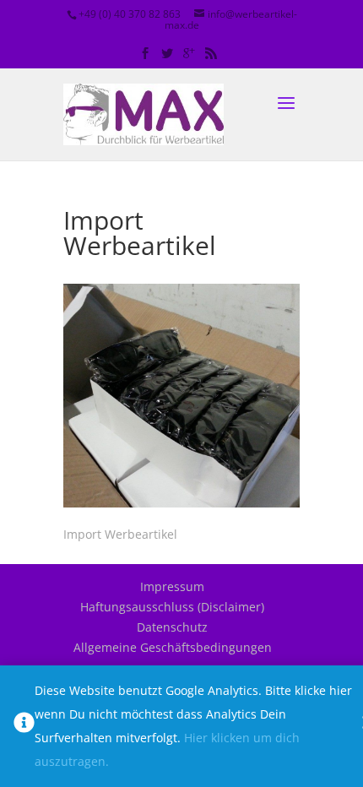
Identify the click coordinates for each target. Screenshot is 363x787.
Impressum (172, 586)
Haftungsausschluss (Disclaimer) (172, 607)
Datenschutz (172, 627)
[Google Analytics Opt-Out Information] (24, 726)
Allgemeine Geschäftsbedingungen (172, 647)
